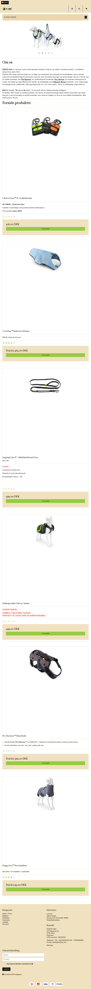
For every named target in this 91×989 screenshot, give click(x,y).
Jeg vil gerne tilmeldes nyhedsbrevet (25, 963)
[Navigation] (72, 8)
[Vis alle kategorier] (86, 17)
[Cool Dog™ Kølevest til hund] (45, 285)
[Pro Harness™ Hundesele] (45, 690)
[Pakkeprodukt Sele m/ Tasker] (45, 557)
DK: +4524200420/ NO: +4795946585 (69, 940)
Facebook (8, 974)
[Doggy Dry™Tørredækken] (45, 819)
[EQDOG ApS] (7, 9)
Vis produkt (45, 229)
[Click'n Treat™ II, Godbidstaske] (45, 152)
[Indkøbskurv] (86, 8)
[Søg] (79, 8)
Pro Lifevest (59, 79)
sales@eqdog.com (59, 942)
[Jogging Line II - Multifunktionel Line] (45, 411)
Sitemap (50, 945)
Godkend (6, 969)
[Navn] (23, 955)
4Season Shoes (59, 82)
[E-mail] (23, 959)
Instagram (18, 974)
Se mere (5, 924)
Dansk (6, 2)
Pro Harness (26, 79)
